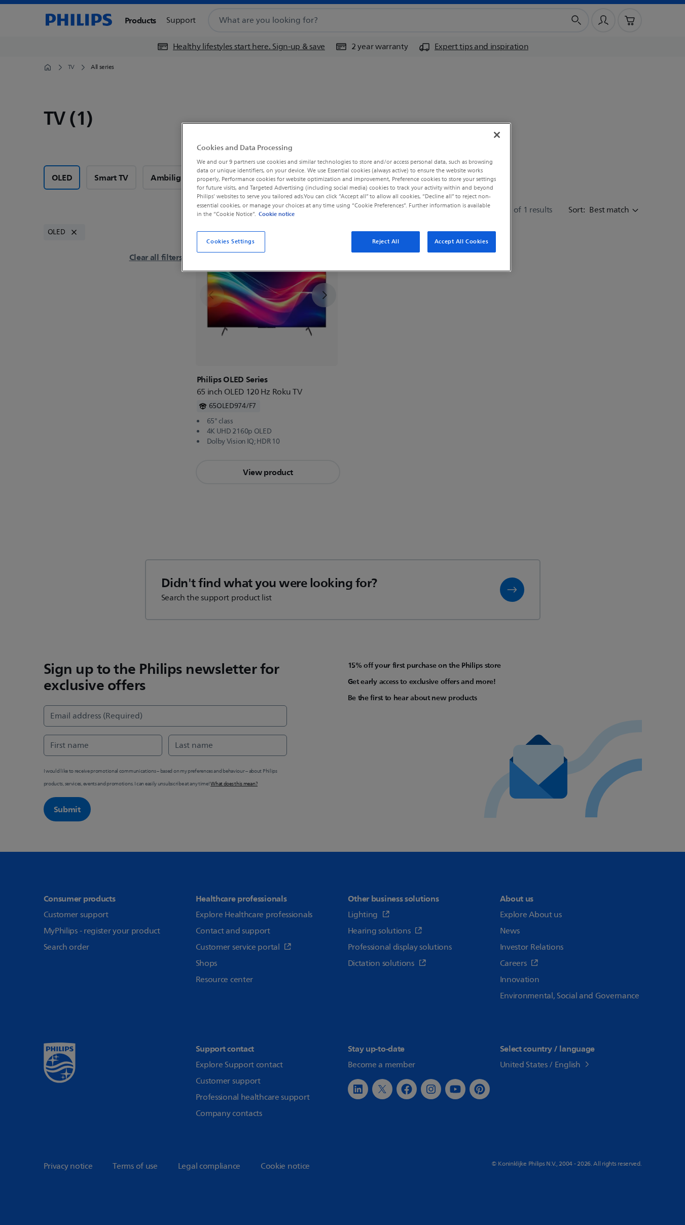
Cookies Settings (230, 241)
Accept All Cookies (461, 241)
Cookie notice (277, 214)
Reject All (386, 241)
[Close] (497, 135)
